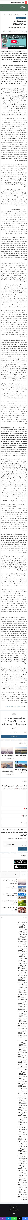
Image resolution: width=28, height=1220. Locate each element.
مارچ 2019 (22, 1137)
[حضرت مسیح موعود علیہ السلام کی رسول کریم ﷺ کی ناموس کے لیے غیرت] (7, 764)
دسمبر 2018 (22, 1144)
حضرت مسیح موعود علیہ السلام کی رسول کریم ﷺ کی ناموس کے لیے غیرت (7, 771)
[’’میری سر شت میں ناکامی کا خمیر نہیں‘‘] (22, 882)
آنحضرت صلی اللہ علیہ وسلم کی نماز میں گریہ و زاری (7, 756)
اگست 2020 (22, 1096)
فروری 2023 (22, 1023)
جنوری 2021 (22, 1084)
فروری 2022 (22, 1052)
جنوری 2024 (22, 997)
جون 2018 (22, 1158)
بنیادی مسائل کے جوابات (11, 14)
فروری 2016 (22, 1195)
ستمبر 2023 (22, 1007)
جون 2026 (22, 927)
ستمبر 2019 (22, 1122)
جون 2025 (22, 956)
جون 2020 (22, 1101)
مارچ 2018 (22, 1166)
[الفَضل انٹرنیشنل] (23, 7)
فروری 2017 (22, 1182)
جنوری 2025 (22, 968)
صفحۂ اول (22, 14)
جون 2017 (22, 1173)
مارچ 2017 (22, 1180)
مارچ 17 (23, 1199)
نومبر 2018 (22, 1146)
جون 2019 (22, 1129)
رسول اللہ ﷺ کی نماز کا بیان (21, 755)
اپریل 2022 (22, 1048)
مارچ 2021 (22, 1079)
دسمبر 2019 (22, 1115)
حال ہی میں (14, 875)
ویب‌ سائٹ (24, 822)
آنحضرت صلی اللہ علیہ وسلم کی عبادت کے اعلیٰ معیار (21, 770)
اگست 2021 (22, 1067)
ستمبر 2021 (22, 1064)
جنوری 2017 (22, 1185)
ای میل (24, 816)
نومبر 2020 (22, 1089)
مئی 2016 (22, 1187)
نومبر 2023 (22, 1002)
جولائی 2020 (22, 1098)
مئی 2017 (22, 1175)
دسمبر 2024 (22, 970)
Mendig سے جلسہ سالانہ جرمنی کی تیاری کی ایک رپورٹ (10, 895)
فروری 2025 (22, 966)
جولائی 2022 (22, 1040)
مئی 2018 (22, 1161)
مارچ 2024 (22, 992)
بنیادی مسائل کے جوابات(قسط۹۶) (13, 706)
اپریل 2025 (22, 961)
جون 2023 (22, 1014)
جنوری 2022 (22, 1055)
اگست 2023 (22, 1009)
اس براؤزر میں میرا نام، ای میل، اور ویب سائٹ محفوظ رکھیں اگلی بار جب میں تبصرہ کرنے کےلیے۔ (14, 832)
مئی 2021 (22, 1074)
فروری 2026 (22, 937)
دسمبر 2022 (22, 1028)
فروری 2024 (22, 995)
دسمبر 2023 (22, 999)
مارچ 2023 (22, 1021)
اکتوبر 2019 (22, 1120)
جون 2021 (22, 1072)
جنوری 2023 (22, 1026)
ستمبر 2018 (22, 1151)
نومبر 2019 (22, 1117)
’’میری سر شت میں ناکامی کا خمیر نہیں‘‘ (10, 881)
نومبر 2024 (22, 973)
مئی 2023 (22, 1016)
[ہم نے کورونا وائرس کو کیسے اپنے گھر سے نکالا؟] (22, 903)
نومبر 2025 (22, 944)
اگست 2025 (22, 951)
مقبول (23, 875)
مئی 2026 (22, 929)
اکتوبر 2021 (22, 1062)
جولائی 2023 (22, 1011)
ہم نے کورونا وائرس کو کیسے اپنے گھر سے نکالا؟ (9, 901)
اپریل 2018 (22, 1163)
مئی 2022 (22, 1045)
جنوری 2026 (22, 939)
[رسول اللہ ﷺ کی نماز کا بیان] (21, 750)
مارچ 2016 (22, 1192)
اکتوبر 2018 (22, 1149)
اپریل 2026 (22, 932)
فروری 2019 (22, 1139)
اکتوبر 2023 (22, 1004)
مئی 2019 (22, 1132)
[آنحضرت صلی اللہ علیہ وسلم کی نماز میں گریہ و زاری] (7, 750)
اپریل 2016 (22, 1190)
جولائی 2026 (22, 925)
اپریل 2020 (22, 1105)
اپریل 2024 (22, 990)
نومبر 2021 (22, 1060)
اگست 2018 (22, 1154)
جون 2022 (22, 1043)
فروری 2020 (22, 1110)
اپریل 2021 (22, 1076)
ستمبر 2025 (22, 949)
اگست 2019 (22, 1125)
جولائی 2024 (22, 982)
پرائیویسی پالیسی (14, 1209)
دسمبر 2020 (22, 1086)
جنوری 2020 (22, 1113)
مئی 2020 (22, 1103)
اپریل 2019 (22, 1134)
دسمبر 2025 (22, 942)
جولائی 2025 (22, 954)
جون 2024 (22, 985)
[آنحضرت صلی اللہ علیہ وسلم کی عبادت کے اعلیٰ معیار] (21, 764)
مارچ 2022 (22, 1050)
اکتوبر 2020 (22, 1091)
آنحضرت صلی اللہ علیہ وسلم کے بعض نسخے (9, 908)
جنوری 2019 (22, 1142)
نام (25, 809)
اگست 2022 (22, 1038)
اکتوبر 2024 (22, 975)
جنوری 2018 (22, 1170)
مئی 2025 (22, 958)
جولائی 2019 (22, 1127)
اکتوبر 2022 (22, 1033)
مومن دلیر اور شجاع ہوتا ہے (11, 887)
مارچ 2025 (22, 963)
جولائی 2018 (22, 1156)
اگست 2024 (22, 980)
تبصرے (4, 875)
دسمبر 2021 (22, 1057)
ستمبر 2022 (22, 1035)
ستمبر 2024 (22, 978)
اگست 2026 (22, 922)
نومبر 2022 (22, 1031)
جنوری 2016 (22, 1197)
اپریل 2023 (22, 1019)
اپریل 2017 (22, 1178)
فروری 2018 (22, 1168)
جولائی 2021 (22, 1069)
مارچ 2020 (22, 1108)
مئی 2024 (22, 987)
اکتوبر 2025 (22, 946)
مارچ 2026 (22, 934)
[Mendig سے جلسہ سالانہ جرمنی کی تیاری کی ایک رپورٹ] (22, 896)
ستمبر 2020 (22, 1093)
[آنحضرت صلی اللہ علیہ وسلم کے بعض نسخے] (22, 910)
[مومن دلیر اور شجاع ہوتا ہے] (22, 889)
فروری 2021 (22, 1081)
